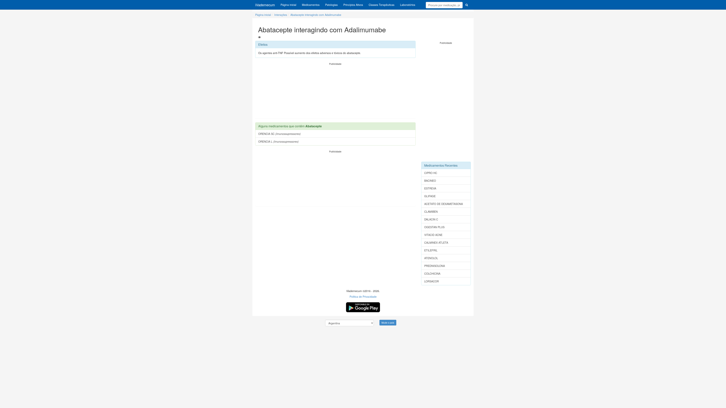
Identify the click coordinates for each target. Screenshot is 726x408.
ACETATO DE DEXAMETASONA (443, 204)
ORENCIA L (278, 141)
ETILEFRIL (430, 250)
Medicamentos (311, 5)
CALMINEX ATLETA (436, 242)
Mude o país (388, 322)
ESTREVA (430, 188)
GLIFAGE (430, 196)
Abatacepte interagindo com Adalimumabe (315, 15)
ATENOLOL (431, 258)
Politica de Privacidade (363, 296)
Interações (280, 15)
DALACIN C (431, 219)
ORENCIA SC (279, 134)
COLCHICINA (432, 273)
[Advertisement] (335, 92)
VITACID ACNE (433, 235)
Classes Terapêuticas (381, 5)
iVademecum (265, 4)
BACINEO (430, 180)
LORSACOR (431, 281)
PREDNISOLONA (434, 266)
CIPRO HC (430, 173)
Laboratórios (407, 5)
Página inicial (288, 5)
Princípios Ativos (353, 5)
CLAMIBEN (431, 211)
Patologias (331, 5)
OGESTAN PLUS (434, 227)
